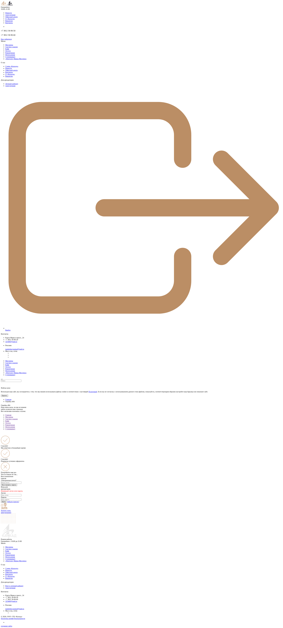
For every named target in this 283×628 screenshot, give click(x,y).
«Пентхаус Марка (16, 561)
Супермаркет (10, 57)
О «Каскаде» (10, 19)
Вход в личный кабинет (14, 586)
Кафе (7, 49)
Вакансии (9, 21)
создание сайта (6, 626)
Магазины (9, 45)
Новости (8, 13)
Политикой (93, 392)
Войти (4, 502)
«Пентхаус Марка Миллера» (16, 373)
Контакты (9, 23)
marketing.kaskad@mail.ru (14, 349)
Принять (4, 396)
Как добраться (6, 39)
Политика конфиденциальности (13, 618)
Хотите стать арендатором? (6, 511)
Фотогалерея (10, 55)
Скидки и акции (11, 47)
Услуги (8, 51)
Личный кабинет (11, 84)
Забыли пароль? (13, 502)
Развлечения (10, 53)
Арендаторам (10, 15)
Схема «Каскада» (11, 66)
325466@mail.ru (11, 342)
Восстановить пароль (9, 485)
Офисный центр (11, 17)
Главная (8, 399)
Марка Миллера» (16, 59)
